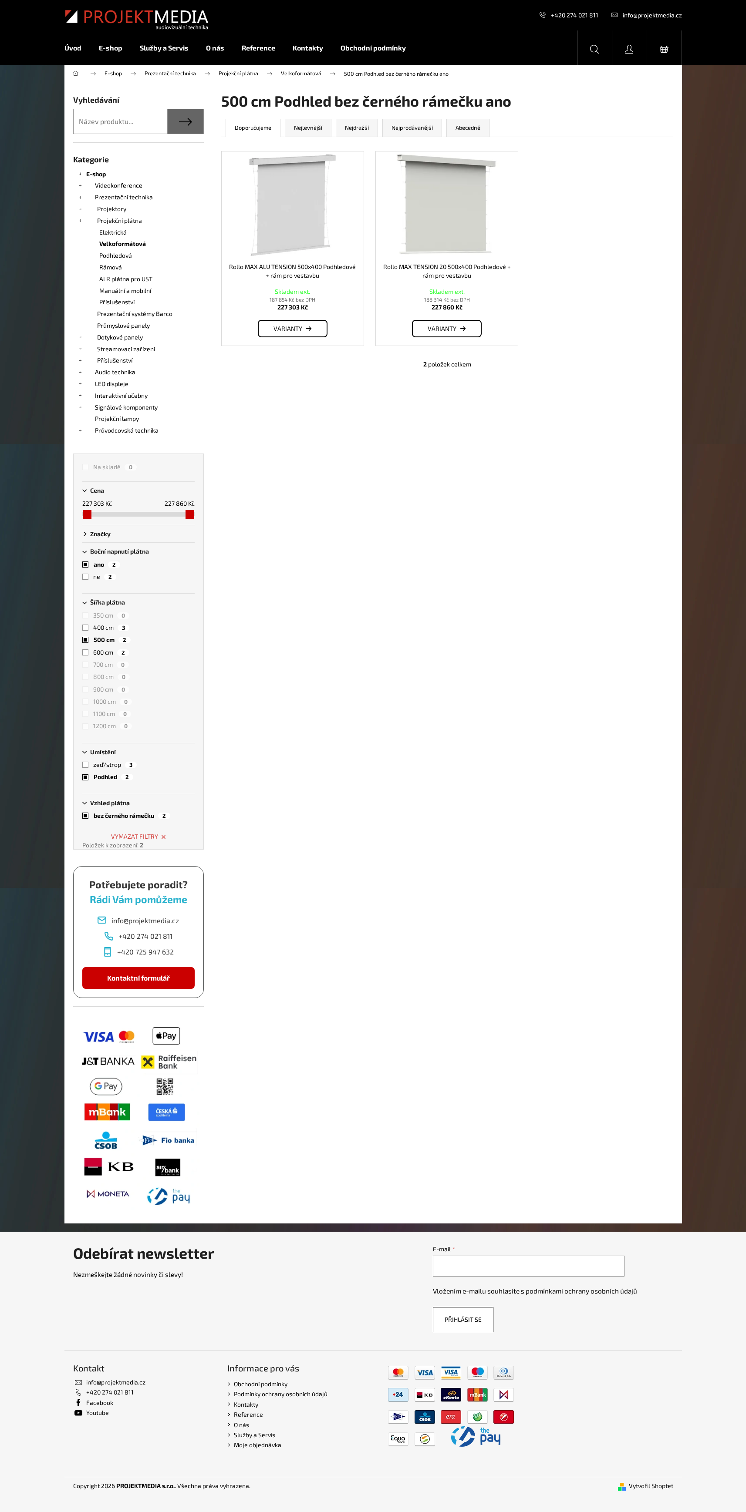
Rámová (110, 267)
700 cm (109, 664)
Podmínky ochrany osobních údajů (280, 1394)
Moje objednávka (257, 1444)
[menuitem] (77, 47)
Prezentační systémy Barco (134, 313)
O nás (241, 1424)
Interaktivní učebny (121, 395)
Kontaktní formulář (138, 978)
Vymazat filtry (134, 836)
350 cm (109, 615)
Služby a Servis (254, 1434)
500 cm (110, 639)
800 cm (109, 676)
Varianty (287, 328)
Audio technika (115, 372)
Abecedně (468, 127)
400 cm (109, 627)
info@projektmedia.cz (652, 15)
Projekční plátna (119, 220)
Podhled (111, 776)
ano (105, 564)
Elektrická (113, 232)
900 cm (109, 689)
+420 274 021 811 (574, 15)
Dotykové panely (120, 337)
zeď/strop (112, 764)
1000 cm (110, 701)
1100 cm (110, 713)
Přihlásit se (463, 1319)
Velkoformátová (122, 243)
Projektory (111, 208)
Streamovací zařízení (126, 349)
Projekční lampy (117, 418)
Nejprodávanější (412, 127)
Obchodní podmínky (260, 1384)
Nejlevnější (308, 127)
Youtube (97, 1412)
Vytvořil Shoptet (651, 1485)
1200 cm (110, 725)
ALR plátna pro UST (125, 278)
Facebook (99, 1402)
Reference (248, 1414)
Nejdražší (357, 127)
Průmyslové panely (123, 325)
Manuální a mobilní (125, 290)
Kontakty (246, 1404)
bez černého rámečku (130, 815)
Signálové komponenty (126, 407)
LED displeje (111, 383)
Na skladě (112, 466)
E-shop (96, 174)
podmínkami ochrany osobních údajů (581, 1291)
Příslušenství (117, 302)
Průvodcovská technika (127, 430)
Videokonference (118, 185)
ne (102, 576)
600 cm (109, 652)
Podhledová (115, 255)
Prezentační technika (124, 197)
